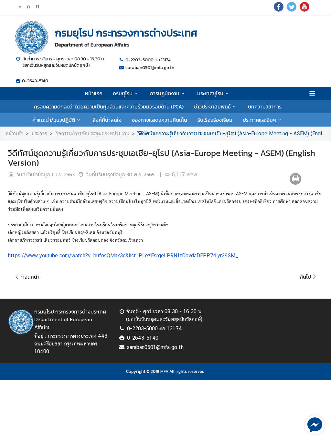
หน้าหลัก (14, 133)
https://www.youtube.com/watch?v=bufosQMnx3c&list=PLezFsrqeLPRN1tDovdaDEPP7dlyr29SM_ (123, 255)
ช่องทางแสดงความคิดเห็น (159, 120)
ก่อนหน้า (30, 277)
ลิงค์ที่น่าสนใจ (107, 120)
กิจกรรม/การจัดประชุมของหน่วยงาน (92, 133)
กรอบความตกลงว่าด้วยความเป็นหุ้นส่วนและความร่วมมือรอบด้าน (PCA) (109, 106)
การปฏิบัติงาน (164, 93)
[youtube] (304, 10)
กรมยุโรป (123, 93)
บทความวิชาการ (265, 106)
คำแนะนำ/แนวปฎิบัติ (53, 120)
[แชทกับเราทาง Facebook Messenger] (315, 424)
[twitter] (291, 10)
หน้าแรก (93, 93)
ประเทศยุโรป (210, 93)
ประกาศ (39, 133)
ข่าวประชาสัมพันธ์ (212, 106)
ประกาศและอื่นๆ (259, 120)
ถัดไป (305, 277)
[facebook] (278, 10)
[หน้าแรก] (31, 37)
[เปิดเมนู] (311, 93)
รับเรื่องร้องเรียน (215, 120)
